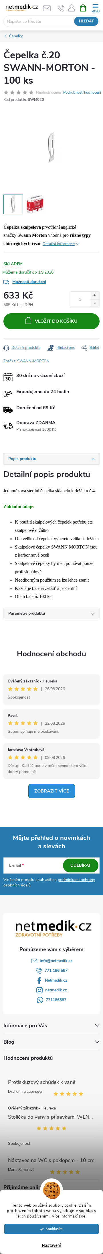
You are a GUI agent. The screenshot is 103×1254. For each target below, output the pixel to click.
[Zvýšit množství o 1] (94, 295)
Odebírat (80, 865)
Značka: (26, 361)
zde (82, 1216)
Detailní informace (59, 244)
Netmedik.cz (56, 980)
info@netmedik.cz (56, 960)
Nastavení (51, 1246)
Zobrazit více (51, 791)
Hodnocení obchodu (51, 654)
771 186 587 (56, 970)
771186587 (56, 1000)
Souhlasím (54, 1229)
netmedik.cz (56, 990)
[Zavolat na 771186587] (61, 8)
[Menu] (95, 7)
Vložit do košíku (56, 321)
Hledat (86, 21)
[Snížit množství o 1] (94, 303)
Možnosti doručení (29, 281)
